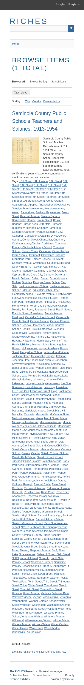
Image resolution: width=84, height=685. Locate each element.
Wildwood (18, 620)
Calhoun (42, 227)
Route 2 (64, 499)
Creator (36, 101)
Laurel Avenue (33, 387)
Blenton (31, 220)
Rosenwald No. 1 (51, 496)
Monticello (50, 426)
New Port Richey (31, 437)
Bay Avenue (53, 212)
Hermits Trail (58, 340)
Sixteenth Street (46, 554)
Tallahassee (19, 577)
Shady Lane (46, 546)
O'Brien (53, 441)
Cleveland (47, 255)
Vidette (27, 597)
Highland (62, 344)
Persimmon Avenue (54, 472)
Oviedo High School (24, 457)
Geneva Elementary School (38, 325)
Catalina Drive (48, 235)
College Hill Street (52, 259)
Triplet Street (35, 585)
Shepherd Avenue (40, 550)
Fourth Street (63, 309)
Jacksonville (38, 356)
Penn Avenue (20, 472)
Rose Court (47, 492)
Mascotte (29, 414)
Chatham (58, 239)
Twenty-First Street (51, 589)
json (43, 651)
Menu (15, 43)
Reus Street (59, 484)
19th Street (26, 189)
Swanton (59, 573)
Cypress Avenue (56, 270)
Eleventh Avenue (45, 294)
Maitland (42, 406)
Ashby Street (53, 204)
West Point (64, 608)
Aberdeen (30, 200)
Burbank (57, 224)
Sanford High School (24, 515)
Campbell (17, 235)
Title (27, 101)
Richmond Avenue (34, 488)
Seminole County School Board (30, 538)
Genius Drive (29, 329)
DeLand (25, 278)
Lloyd (54, 391)
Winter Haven (20, 628)
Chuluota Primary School (37, 247)
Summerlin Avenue (53, 569)
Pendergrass (40, 468)
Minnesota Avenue (50, 422)
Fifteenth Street (33, 301)
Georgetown (45, 329)
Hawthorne (29, 340)
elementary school (23, 294)
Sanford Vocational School (27, 523)
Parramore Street (38, 465)
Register (74, 4)
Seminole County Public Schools (41, 534)
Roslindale (18, 499)
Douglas (27, 282)
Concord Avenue (22, 262)
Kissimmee (43, 363)
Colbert (36, 259)
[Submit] (71, 28)
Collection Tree (19, 675)
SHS (54, 550)
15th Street (40, 185)
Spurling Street (40, 566)
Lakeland (25, 379)
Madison (27, 402)
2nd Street (42, 193)
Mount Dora (45, 430)
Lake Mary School (30, 371)
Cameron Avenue (34, 231)
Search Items (59, 81)
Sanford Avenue (21, 511)
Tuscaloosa (51, 585)
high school (48, 344)
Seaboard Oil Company (43, 527)
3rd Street (54, 193)
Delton (35, 278)
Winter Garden (59, 624)
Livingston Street (40, 391)
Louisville (17, 398)
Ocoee (51, 445)
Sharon (24, 550)
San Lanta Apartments (37, 507)
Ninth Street (41, 441)
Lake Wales (54, 375)
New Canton (55, 433)
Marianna (17, 410)
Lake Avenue (36, 367)
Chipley (35, 243)
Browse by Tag (38, 81)
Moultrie (32, 430)
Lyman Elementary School (40, 398)
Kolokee (56, 363)
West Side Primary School (27, 612)
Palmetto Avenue (51, 461)
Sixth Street (63, 554)
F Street (63, 297)
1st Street (39, 189)
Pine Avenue (19, 476)
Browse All (18, 81)
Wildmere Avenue (54, 616)
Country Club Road (58, 262)
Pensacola (35, 472)
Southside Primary (42, 562)
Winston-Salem (41, 624)
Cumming (39, 270)
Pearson (54, 465)
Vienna (37, 597)
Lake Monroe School (34, 375)
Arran (42, 204)
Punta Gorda (57, 480)
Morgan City (19, 430)
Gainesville (62, 317)
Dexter (44, 278)
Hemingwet (43, 340)
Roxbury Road (31, 503)
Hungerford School (31, 352)
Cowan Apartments (45, 266)
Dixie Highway (58, 278)
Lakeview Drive (54, 379)
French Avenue (53, 313)
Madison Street (42, 402)
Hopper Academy (49, 348)
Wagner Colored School (43, 601)
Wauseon (17, 608)
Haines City (42, 336)
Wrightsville (19, 632)
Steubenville (33, 569)
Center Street (30, 239)
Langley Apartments (48, 383)
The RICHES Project (22, 671)
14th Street (26, 185)
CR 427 (62, 266)
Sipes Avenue (27, 554)
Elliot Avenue (63, 294)
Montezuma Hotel (32, 426)
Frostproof (18, 317)
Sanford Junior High (49, 515)
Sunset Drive (29, 573)
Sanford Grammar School (47, 511)
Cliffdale (59, 255)
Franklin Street (20, 313)
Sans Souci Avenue (55, 523)
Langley (30, 383)
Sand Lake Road (61, 507)
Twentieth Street (29, 589)
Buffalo (46, 224)
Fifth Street (50, 301)
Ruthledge (47, 503)
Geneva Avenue (39, 321)
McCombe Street (59, 414)
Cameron (17, 231)
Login (60, 4)
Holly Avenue (29, 348)
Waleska (25, 604)
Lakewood (18, 383)
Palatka (35, 461)
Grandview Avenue (23, 336)
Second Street (30, 531)
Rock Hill (17, 492)
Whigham (27, 616)
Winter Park (36, 628)
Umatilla (17, 593)
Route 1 (54, 499)
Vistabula (65, 597)
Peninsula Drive (58, 468)
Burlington (18, 227)
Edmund (26, 290)
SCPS (24, 527)
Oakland (41, 445)
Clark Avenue (20, 255)
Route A (16, 503)
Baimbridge (27, 212)
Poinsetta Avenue (51, 476)
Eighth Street (51, 290)
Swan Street (45, 573)
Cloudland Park (21, 259)
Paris (66, 461)
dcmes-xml (33, 651)
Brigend (16, 224)
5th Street (25, 196)
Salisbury (17, 507)
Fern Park (17, 301)
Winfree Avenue (21, 624)
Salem (58, 503)
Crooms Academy (22, 270)
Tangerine (43, 577)
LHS (14, 391)
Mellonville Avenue (23, 418)
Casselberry (32, 235)
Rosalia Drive (32, 492)
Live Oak (24, 391)
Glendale (59, 329)
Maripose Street (44, 410)
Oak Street (28, 445)
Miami (63, 418)
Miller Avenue (30, 422)
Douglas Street (42, 282)
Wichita (38, 616)
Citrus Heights (60, 251)
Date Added (50, 101)
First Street (64, 301)
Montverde (64, 426)
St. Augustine (57, 566)
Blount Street (44, 220)
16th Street (54, 185)
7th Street (50, 196)
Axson (15, 212)
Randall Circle (42, 484)
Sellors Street (48, 531)
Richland (17, 488)
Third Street (50, 581)
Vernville (17, 597)
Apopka (32, 204)
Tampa (32, 577)
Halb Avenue (57, 336)
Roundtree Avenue (37, 499)
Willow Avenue (33, 620)
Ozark (26, 461)
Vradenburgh (20, 601)
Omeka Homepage (50, 671)
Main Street (29, 406)
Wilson (47, 620)
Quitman (17, 484)
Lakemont (38, 379)
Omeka (69, 679)
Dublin (56, 282)
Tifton (23, 585)
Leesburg (49, 387)
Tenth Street (35, 581)
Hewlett (16, 344)
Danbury (49, 274)
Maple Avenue (56, 406)
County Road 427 (22, 266)
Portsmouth (25, 480)
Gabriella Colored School (40, 317)
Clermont (34, 255)
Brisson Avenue (32, 224)
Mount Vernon (20, 433)
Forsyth (56, 305)
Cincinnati (45, 251)
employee (33, 297)
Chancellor (45, 239)
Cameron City (54, 231)
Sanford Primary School (50, 519)
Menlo (39, 418)
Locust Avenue (28, 395)
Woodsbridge (52, 628)
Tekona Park (19, 581)
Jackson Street (20, 356)
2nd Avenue (27, 193)
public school (41, 480)
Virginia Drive (51, 597)
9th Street (17, 200)
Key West (17, 363)
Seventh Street (28, 546)
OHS (59, 445)
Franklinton (37, 313)
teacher (54, 577)
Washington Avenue (58, 604)
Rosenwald (33, 496)
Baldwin (40, 212)
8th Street (63, 196)
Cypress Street (20, 274)
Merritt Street (51, 418)
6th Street (38, 196)
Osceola (55, 449)
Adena (41, 200)
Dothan (16, 282)
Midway (16, 422)
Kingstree (30, 363)
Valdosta (46, 593)
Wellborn (51, 608)
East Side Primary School (33, 286)
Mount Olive (60, 430)
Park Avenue (19, 465)
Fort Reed (27, 309)
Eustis (53, 297)
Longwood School (49, 395)
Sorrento (44, 558)
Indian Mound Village (56, 352)
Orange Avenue (29, 449)
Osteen (26, 453)
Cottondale (39, 262)
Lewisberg (62, 387)
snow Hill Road (29, 558)
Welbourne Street (35, 608)
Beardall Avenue (30, 216)
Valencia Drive (60, 593)
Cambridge (55, 227)
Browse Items (41, 675)
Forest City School (40, 305)
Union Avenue (31, 593)
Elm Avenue (19, 297)
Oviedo (35, 453)
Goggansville (20, 332)
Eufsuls (44, 297)
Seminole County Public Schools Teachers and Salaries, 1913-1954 (39, 121)
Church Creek (30, 251)
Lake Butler (51, 367)
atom (15, 651)
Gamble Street (20, 321)
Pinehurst (33, 476)
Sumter (16, 573)
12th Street (55, 181)
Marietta (29, 410)
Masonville (42, 414)
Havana (16, 340)
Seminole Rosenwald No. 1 (38, 542)
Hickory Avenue (31, 344)
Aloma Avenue (54, 200)
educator (38, 290)
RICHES (29, 21)
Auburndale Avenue (31, 208)
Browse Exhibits (20, 679)
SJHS (15, 558)
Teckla (64, 577)
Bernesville (18, 220)
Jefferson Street (21, 360)
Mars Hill (60, 410)
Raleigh (28, 484)
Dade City (36, 274)
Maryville (17, 414)
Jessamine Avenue (43, 360)
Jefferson (61, 356)
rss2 (64, 651)
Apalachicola (19, 204)
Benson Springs (50, 216)
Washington (39, 604)
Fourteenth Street (44, 309)
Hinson (16, 348)
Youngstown (34, 632)
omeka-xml (53, 651)
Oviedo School (45, 457)
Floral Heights (20, 305)
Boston (57, 220)
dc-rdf (22, 651)
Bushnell (30, 227)
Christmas (48, 243)
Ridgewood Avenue (58, 488)
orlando (44, 449)
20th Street (53, 189)
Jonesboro (61, 360)
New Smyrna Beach (53, 437)
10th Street (25, 181)
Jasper (50, 356)
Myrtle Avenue (38, 433)
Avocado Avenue (54, 208)
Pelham (26, 468)
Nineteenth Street (22, 441)
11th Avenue (40, 181)
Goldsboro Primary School (44, 332)
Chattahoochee (21, 243)
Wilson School (61, 620)
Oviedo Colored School (54, 453)
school (16, 527)
